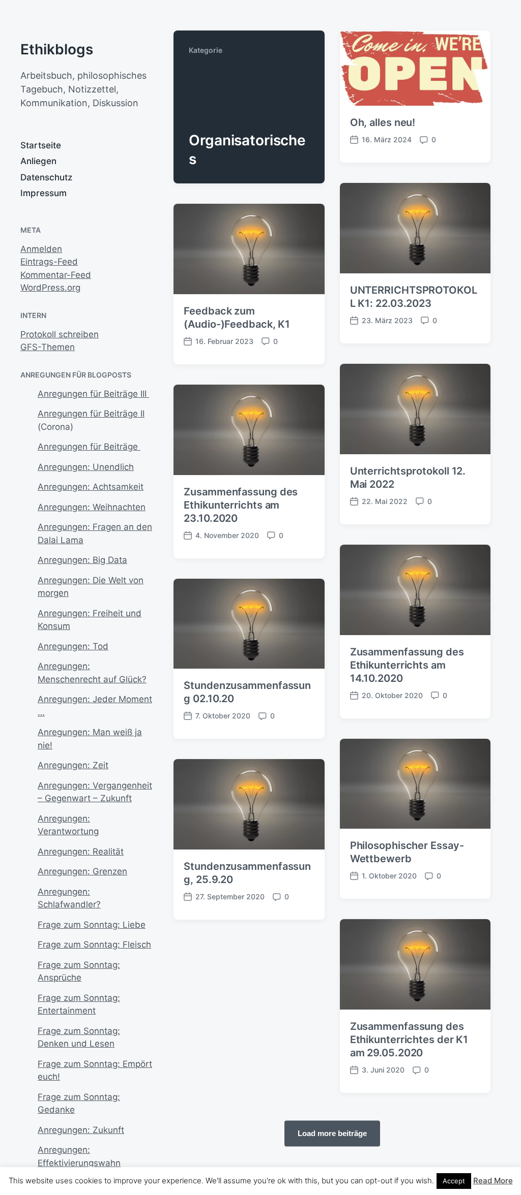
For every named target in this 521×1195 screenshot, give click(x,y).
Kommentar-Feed (55, 275)
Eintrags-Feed (49, 262)
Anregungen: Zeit (73, 765)
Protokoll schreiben (59, 334)
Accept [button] (454, 1181)
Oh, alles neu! (383, 122)
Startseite (40, 145)
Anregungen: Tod (73, 646)
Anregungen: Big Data (82, 560)
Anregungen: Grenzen (82, 871)
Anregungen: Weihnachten (92, 507)
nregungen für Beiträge (92, 447)
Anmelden (41, 249)
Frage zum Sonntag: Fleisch (94, 944)
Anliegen (38, 161)
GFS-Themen (47, 347)
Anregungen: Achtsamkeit (90, 487)
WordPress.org (50, 287)
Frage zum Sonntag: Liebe (92, 925)
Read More (493, 1180)
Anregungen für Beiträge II (91, 413)
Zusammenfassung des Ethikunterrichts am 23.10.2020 (241, 505)
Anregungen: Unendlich (86, 467)
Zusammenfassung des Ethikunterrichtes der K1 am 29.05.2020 (409, 1039)
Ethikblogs (56, 49)
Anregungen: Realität (81, 851)
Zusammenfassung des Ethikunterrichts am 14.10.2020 (407, 665)
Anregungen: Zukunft (81, 1130)
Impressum (43, 193)
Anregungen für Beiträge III (93, 394)
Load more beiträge (332, 1133)
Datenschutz (46, 177)
